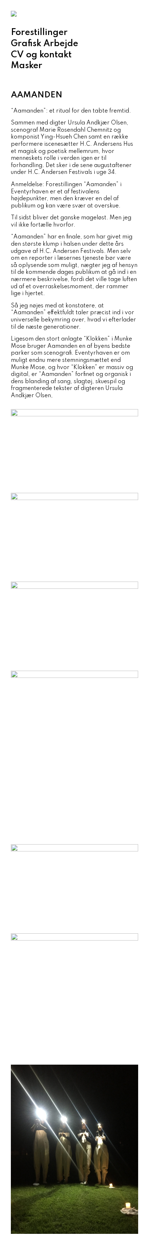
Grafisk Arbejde (44, 43)
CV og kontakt (41, 55)
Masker (26, 65)
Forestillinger (39, 32)
